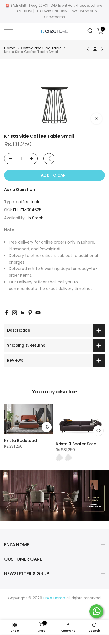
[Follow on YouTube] (38, 312)
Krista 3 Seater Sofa (76, 444)
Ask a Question (19, 189)
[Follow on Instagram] (14, 312)
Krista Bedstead (20, 440)
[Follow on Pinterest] (30, 312)
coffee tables (29, 202)
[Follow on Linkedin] (22, 312)
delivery (66, 288)
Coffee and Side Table (41, 48)
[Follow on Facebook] (6, 312)
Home (9, 48)
